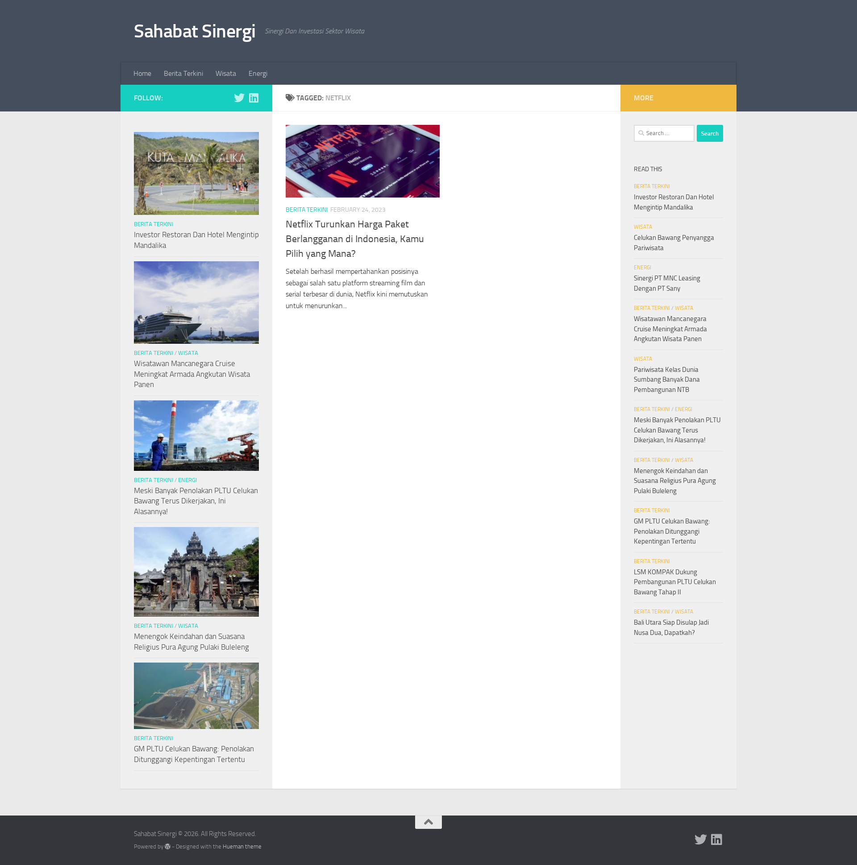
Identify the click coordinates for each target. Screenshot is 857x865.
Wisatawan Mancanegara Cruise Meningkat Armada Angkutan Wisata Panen (192, 374)
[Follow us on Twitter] (239, 97)
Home (142, 73)
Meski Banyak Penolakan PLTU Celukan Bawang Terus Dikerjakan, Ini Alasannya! (196, 501)
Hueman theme (242, 846)
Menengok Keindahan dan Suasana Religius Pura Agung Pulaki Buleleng (675, 481)
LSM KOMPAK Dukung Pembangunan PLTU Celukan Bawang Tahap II (675, 582)
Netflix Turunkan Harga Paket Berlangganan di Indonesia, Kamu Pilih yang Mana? (355, 239)
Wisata (226, 73)
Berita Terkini (183, 73)
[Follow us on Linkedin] (253, 97)
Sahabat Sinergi (195, 31)
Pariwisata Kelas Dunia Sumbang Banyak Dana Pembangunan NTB (667, 380)
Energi (258, 73)
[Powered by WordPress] (168, 846)
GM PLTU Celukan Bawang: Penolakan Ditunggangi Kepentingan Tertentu (672, 531)
